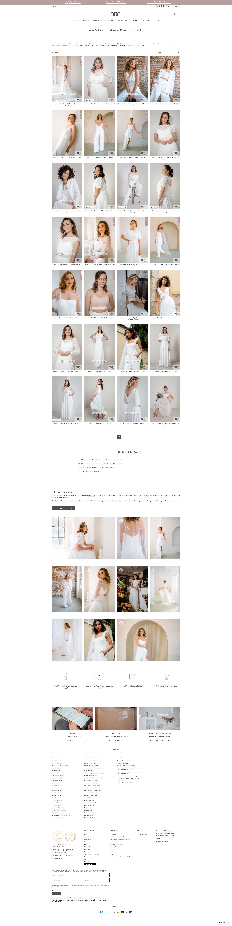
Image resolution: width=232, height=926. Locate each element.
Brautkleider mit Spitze (57, 785)
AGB (85, 859)
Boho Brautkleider (56, 770)
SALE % (149, 20)
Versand (171, 830)
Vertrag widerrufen (90, 864)
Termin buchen (76, 20)
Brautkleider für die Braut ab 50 (59, 810)
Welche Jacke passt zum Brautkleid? (125, 782)
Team (111, 854)
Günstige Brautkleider (57, 768)
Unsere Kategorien (56, 760)
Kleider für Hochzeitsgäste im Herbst (93, 790)
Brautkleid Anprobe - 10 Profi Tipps (125, 760)
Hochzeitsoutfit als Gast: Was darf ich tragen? (127, 776)
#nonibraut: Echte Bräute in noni (91, 760)
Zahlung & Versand (88, 846)
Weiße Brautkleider (56, 790)
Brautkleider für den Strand (58, 817)
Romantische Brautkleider (58, 805)
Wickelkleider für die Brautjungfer (92, 788)
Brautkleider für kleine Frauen (59, 807)
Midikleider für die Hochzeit (91, 780)
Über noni (157, 20)
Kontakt (86, 844)
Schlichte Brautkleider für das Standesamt (61, 815)
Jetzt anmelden (57, 893)
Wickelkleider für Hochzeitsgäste (92, 785)
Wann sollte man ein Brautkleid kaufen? (126, 765)
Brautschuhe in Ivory (89, 807)
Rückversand (87, 849)
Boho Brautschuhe (88, 810)
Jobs (111, 851)
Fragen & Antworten (56, 6)
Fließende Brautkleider (57, 797)
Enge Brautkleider (56, 802)
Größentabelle (87, 839)
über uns (60, 858)
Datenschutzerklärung (89, 856)
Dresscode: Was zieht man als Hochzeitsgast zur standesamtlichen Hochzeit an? (128, 779)
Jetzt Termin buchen (63, 508)
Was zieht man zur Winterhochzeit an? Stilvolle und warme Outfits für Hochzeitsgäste (130, 768)
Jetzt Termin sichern (159, 740)
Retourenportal (87, 851)
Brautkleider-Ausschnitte (90, 763)
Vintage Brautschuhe (89, 812)
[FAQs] (72, 718)
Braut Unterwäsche (122, 20)
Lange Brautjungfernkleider (90, 795)
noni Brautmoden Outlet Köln (117, 836)
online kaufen (91, 495)
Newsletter (113, 834)
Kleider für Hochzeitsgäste (137, 20)
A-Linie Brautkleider (56, 795)
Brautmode (86, 20)
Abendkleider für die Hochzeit (91, 797)
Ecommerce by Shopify (118, 919)
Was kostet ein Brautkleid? (123, 763)
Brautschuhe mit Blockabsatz (91, 802)
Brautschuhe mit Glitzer (89, 815)
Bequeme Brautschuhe (89, 800)
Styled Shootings (88, 770)
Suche (85, 841)
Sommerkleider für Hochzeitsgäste (92, 792)
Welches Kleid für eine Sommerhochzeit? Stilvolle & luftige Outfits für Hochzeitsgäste (131, 772)
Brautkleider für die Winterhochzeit (60, 765)
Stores (111, 841)
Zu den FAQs (72, 740)
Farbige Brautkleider (56, 792)
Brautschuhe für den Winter (90, 817)
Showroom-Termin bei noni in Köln (64, 501)
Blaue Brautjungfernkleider (90, 775)
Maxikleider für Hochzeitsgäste (91, 783)
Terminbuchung (88, 836)
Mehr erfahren (116, 740)
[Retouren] (116, 718)
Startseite (115, 749)
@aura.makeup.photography (162, 842)
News (111, 849)
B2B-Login (139, 836)
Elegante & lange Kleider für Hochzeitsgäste (94, 773)
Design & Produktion (115, 846)
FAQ (85, 834)
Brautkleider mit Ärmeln (57, 778)
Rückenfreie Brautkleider (57, 775)
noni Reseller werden (142, 834)
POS (109, 919)
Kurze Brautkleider (56, 783)
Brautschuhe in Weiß (89, 805)
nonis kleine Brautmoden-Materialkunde (93, 768)
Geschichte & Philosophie (116, 844)
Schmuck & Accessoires (107, 20)
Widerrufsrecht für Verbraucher (91, 854)
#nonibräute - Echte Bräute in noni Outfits (120, 856)
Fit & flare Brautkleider (57, 800)
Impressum (86, 861)
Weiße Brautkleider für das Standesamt (61, 812)
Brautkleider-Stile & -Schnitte (91, 765)
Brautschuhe (95, 20)
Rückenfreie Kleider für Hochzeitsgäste (93, 778)
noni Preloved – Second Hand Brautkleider (120, 839)
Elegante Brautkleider (57, 780)
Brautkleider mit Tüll (56, 788)
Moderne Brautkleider (57, 763)
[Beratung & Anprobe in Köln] (159, 718)
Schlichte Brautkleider (57, 773)
